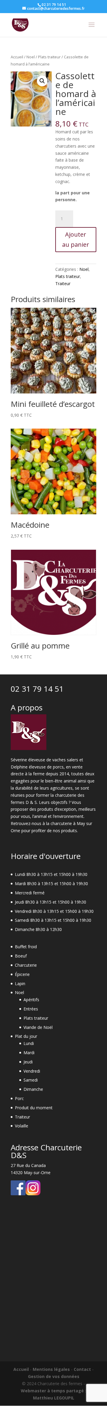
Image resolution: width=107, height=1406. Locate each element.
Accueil (17, 57)
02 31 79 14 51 (37, 688)
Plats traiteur (49, 57)
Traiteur (62, 283)
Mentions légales (51, 1369)
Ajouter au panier (75, 239)
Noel (30, 57)
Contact (82, 1369)
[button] (42, 81)
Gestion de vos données (53, 1376)
